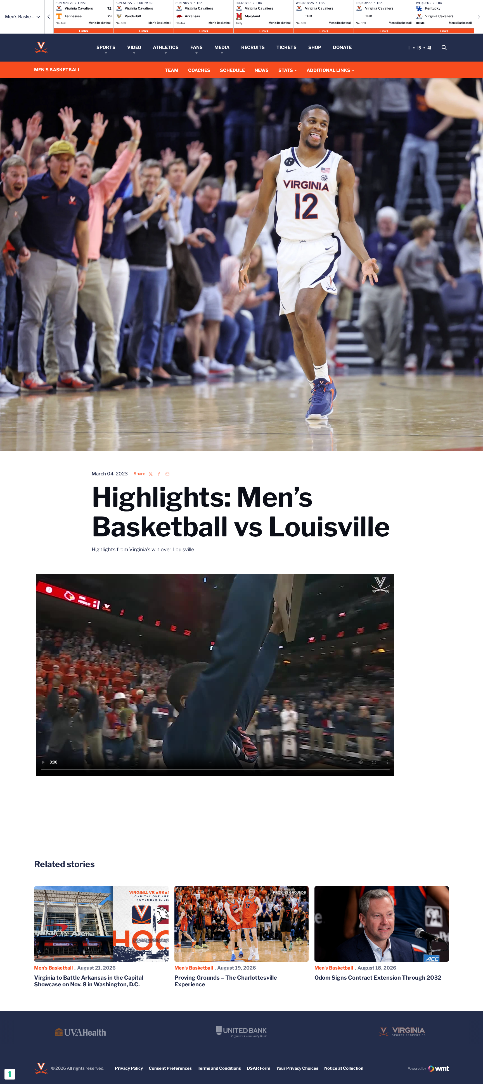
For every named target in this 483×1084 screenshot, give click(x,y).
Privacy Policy (129, 1068)
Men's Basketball (53, 968)
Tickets (286, 47)
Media (221, 47)
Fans (196, 47)
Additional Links (328, 70)
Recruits (253, 47)
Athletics (166, 47)
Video (134, 47)
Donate (342, 47)
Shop (314, 47)
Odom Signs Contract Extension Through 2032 (377, 977)
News (262, 70)
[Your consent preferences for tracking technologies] (9, 1074)
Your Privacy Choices (297, 1068)
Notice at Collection (343, 1068)
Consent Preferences (170, 1068)
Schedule (232, 70)
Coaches (199, 70)
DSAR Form (258, 1068)
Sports (105, 47)
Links (83, 31)
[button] (48, 17)
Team (171, 70)
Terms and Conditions (219, 1068)
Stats (285, 70)
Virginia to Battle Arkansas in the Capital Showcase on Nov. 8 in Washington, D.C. (88, 981)
